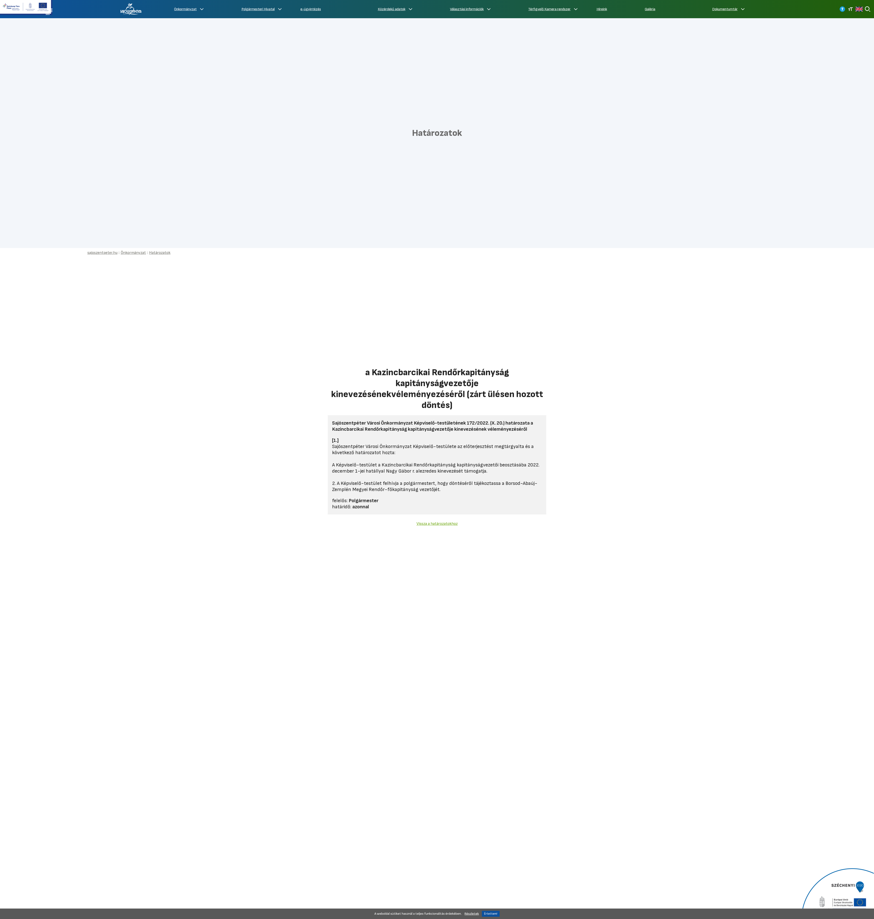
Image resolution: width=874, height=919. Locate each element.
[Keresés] (867, 9)
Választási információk (467, 9)
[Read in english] (859, 9)
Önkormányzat (185, 9)
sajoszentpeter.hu (102, 252)
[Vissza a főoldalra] (131, 9)
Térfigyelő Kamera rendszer (549, 9)
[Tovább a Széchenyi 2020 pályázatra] (837, 893)
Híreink (602, 9)
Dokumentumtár (725, 9)
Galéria (650, 9)
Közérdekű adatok (391, 9)
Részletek (472, 914)
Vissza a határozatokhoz (437, 523)
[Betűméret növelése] (850, 9)
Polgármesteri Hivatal (258, 9)
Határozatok (159, 252)
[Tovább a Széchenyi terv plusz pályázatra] (26, 8)
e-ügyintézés (310, 9)
